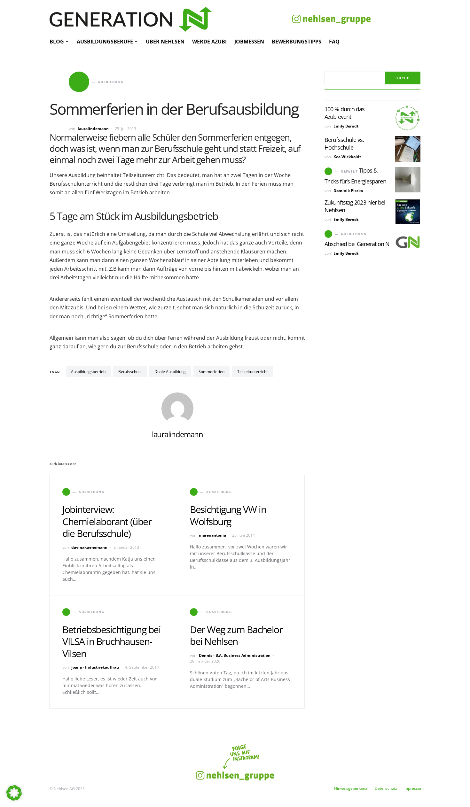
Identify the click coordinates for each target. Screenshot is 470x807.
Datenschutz (386, 788)
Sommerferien (211, 371)
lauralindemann (93, 128)
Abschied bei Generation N (357, 244)
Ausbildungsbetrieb (88, 371)
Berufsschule (130, 371)
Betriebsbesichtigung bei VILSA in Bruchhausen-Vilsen (111, 641)
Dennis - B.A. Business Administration (234, 655)
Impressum (413, 788)
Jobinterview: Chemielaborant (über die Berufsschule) (106, 521)
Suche (402, 78)
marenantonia (212, 535)
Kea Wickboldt (347, 156)
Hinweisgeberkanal (351, 788)
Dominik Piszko (348, 190)
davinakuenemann (89, 547)
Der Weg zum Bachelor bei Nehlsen (236, 635)
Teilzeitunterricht (252, 371)
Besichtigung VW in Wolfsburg (228, 515)
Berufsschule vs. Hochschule (344, 143)
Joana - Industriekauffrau (95, 667)
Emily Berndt (345, 126)
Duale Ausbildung (170, 371)
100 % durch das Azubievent (345, 112)
